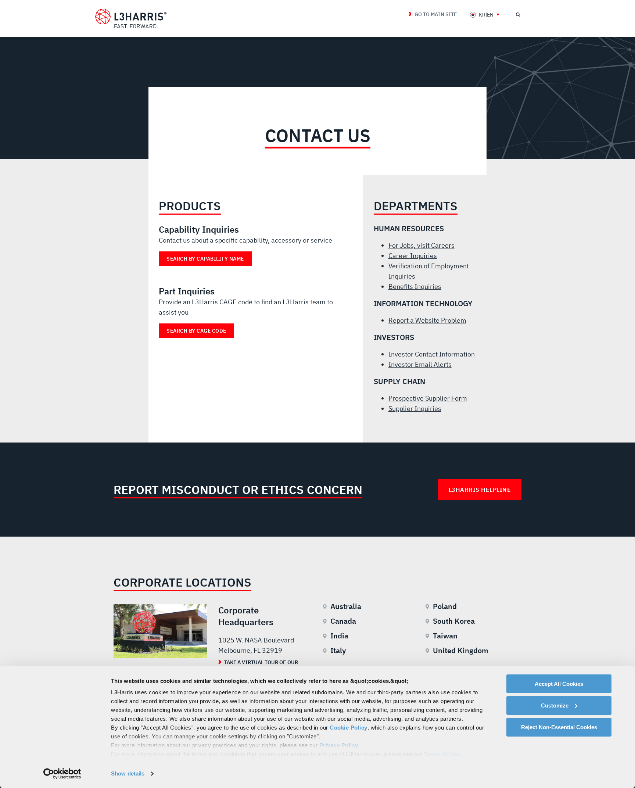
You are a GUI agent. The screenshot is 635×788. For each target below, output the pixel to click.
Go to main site (436, 14)
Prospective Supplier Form (427, 398)
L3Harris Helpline (480, 489)
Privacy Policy (338, 745)
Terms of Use (442, 754)
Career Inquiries (412, 255)
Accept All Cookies (559, 684)
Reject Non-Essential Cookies (559, 727)
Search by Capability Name (205, 258)
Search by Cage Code (196, 330)
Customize (554, 705)
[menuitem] (484, 14)
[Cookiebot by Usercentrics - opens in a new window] (62, 773)
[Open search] (517, 14)
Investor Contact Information (431, 354)
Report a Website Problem (427, 320)
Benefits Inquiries (414, 286)
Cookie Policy (348, 727)
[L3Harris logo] (130, 19)
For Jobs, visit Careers (421, 245)
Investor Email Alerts (420, 364)
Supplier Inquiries (414, 408)
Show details (127, 773)
